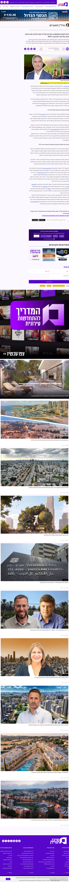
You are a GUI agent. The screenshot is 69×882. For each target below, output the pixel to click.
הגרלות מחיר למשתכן (50, 857)
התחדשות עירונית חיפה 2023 (48, 859)
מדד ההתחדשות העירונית (50, 6)
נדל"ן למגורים (52, 2)
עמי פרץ (49, 285)
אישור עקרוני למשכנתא (7, 859)
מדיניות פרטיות (66, 851)
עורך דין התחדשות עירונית (28, 866)
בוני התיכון (66, 86)
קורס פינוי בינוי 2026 (15, 6)
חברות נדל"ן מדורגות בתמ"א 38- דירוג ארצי (25, 855)
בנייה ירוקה (52, 851)
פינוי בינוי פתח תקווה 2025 (49, 864)
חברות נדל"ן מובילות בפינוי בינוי (27, 853)
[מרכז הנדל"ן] (63, 4)
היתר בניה (52, 866)
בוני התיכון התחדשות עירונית (58, 285)
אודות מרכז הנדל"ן (39, 6)
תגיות (68, 859)
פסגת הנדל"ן (66, 866)
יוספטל (49, 188)
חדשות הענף (27, 2)
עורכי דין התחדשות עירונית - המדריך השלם (46, 862)
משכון (11, 862)
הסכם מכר (10, 866)
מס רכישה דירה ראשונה (7, 853)
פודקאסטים (12, 2)
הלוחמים (45, 186)
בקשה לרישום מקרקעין (50, 853)
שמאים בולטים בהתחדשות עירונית (26, 864)
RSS (68, 868)
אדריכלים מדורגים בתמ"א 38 (27, 859)
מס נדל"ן (10, 855)
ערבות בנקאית (9, 857)
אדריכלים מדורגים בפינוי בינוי (28, 862)
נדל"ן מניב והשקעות (39, 2)
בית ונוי (66, 532)
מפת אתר (67, 862)
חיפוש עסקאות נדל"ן (50, 868)
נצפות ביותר (65, 437)
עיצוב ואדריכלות (21, 2)
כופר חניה (52, 855)
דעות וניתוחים (32, 2)
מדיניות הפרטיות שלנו (55, 880)
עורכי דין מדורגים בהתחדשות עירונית (26, 857)
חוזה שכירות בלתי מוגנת (7, 864)
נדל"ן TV (16, 2)
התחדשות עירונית (46, 2)
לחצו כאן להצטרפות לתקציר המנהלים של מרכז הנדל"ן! (55, 215)
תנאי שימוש (67, 864)
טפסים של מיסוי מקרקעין (7, 868)
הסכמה (8, 879)
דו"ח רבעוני (42, 285)
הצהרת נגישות (66, 853)
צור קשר (67, 857)
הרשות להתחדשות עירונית (28, 868)
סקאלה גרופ (5, 6)
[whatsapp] (25, 49)
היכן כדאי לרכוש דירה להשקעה (6, 851)
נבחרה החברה (41, 172)
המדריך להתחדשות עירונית (27, 6)
